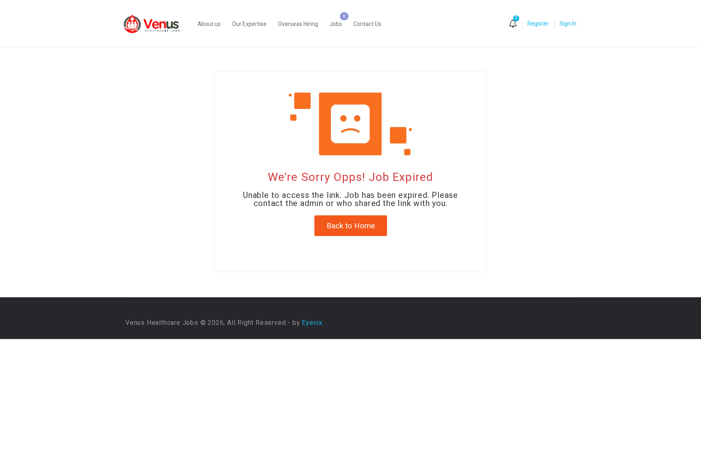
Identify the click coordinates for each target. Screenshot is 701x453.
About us (209, 24)
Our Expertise (249, 24)
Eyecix (312, 322)
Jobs (335, 24)
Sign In (567, 23)
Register (538, 23)
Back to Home (351, 225)
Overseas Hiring (298, 24)
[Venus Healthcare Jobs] (155, 24)
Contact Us (367, 24)
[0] (513, 24)
